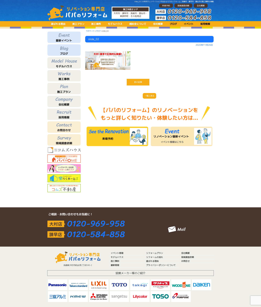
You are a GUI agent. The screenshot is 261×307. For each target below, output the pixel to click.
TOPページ (90, 31)
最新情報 (115, 265)
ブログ (173, 24)
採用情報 (205, 24)
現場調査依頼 (183, 5)
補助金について (137, 24)
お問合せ (185, 261)
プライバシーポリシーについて (161, 265)
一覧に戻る (149, 95)
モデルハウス (115, 24)
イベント (188, 24)
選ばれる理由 (58, 24)
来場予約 (166, 5)
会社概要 (201, 5)
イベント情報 (117, 253)
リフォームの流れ (154, 257)
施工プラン (78, 24)
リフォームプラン (154, 253)
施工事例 (96, 24)
